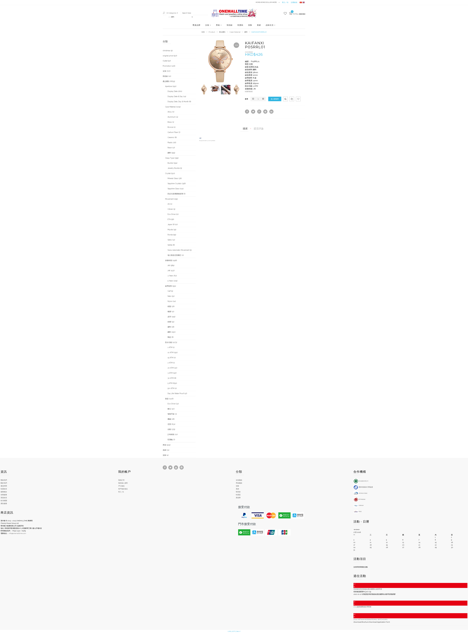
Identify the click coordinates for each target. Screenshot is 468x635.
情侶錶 (230, 25)
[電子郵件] (200, 138)
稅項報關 (4, 500)
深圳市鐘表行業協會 (362, 493)
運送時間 (4, 486)
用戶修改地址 (123, 489)
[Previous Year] (354, 530)
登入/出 (121, 492)
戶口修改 (121, 486)
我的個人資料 (123, 483)
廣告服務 (4, 503)
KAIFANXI (249, 91)
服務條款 (4, 492)
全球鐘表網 (360, 505)
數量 (246, 99)
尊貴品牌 (196, 25)
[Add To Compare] (291, 99)
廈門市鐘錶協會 (361, 499)
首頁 (203, 32)
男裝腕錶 (239, 483)
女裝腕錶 (239, 480)
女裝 (207, 25)
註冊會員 (294, 2)
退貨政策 (4, 498)
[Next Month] (359, 530)
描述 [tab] (245, 128)
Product (212, 32)
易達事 (238, 498)
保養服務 (4, 495)
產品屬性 (222, 32)
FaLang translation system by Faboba (207, 140)
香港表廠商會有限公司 (363, 481)
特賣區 (240, 25)
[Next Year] (357, 530)
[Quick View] (285, 99)
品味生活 (269, 25)
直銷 (259, 25)
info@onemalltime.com (17, 533)
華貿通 (359, 511)
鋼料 (246, 32)
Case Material (234, 32)
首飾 (250, 25)
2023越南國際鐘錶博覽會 (362, 607)
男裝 (218, 25)
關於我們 (4, 483)
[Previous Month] (356, 530)
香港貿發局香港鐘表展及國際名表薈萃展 (367, 589)
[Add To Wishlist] (298, 99)
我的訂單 (121, 480)
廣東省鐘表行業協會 (365, 487)
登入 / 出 (285, 2)
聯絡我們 (4, 480)
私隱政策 (4, 489)
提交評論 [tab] (258, 128)
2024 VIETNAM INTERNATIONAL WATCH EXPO (370, 619)
